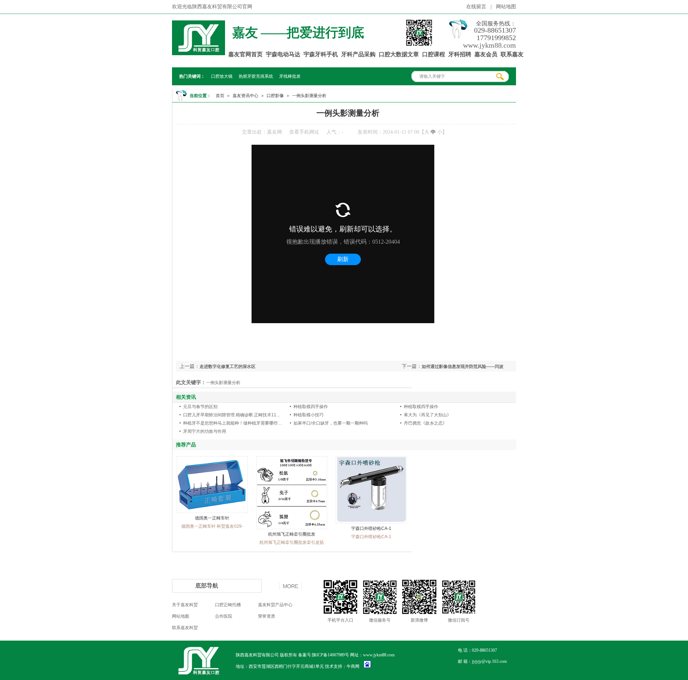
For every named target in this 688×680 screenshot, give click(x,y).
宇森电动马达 (283, 54)
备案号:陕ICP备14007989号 (323, 654)
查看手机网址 (304, 132)
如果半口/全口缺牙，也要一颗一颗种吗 (330, 423)
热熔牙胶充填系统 (256, 76)
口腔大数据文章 (399, 54)
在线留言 (476, 6)
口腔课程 (433, 54)
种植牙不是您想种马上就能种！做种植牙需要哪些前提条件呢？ (243, 423)
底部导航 (206, 586)
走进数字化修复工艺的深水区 (227, 366)
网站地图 (506, 6)
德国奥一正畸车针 (212, 518)
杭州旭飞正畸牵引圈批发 (291, 534)
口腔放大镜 (222, 76)
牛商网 (353, 666)
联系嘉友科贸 (185, 627)
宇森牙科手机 (321, 54)
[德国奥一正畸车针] (212, 511)
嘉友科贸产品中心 (275, 604)
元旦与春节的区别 (200, 406)
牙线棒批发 (290, 76)
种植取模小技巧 (308, 414)
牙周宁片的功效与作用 (204, 431)
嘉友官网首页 (245, 54)
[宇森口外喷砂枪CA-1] (371, 522)
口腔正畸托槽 (228, 604)
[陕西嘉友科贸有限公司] (198, 51)
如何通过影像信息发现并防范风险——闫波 (462, 366)
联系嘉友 (512, 54)
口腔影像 (275, 95)
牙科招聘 (459, 54)
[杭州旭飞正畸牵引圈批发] (291, 527)
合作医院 (223, 616)
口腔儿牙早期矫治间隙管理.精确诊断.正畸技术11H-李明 (236, 414)
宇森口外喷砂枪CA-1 (371, 528)
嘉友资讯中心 (245, 95)
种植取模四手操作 (310, 406)
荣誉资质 (266, 616)
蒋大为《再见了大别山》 (427, 414)
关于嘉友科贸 (185, 604)
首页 (220, 95)
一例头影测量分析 (309, 95)
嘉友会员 (485, 54)
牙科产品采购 (358, 54)
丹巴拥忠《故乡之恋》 (425, 423)
